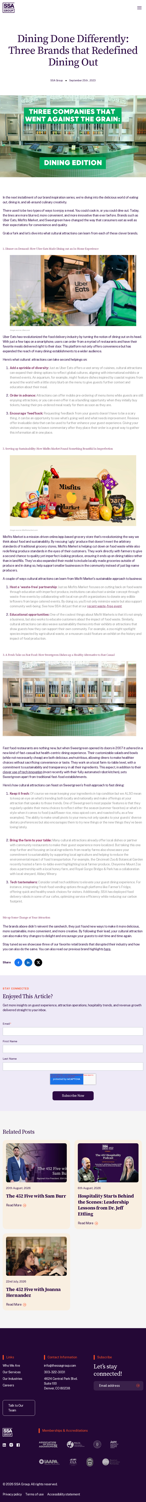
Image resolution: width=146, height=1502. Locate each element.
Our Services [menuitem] (12, 1372)
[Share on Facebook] (18, 962)
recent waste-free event (104, 606)
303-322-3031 (54, 1372)
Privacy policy (12, 1494)
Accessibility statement (63, 1494)
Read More (14, 1205)
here (107, 949)
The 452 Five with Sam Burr (36, 1196)
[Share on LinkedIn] (28, 962)
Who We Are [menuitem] (11, 1365)
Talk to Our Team (15, 1408)
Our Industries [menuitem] (12, 1379)
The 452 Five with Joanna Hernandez (33, 1292)
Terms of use (34, 1494)
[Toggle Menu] (139, 8)
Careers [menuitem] (8, 1385)
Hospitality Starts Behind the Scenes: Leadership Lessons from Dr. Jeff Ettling (106, 1205)
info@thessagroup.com (60, 1365)
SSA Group (56, 80)
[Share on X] (38, 962)
